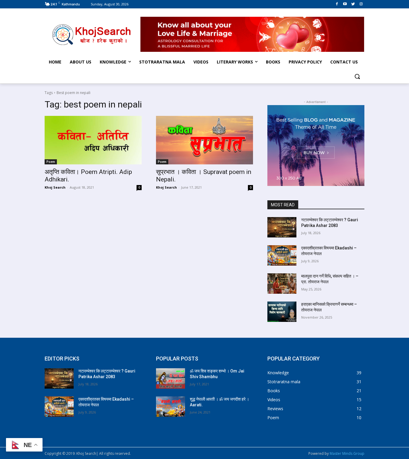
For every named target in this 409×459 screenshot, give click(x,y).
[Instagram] (361, 4)
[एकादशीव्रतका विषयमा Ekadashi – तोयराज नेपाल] (281, 255)
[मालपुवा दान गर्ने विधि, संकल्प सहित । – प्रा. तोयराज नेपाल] (281, 283)
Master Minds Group (347, 453)
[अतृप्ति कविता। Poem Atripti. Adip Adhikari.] (93, 140)
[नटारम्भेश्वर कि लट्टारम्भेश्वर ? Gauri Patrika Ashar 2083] (281, 227)
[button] (357, 76)
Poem (50, 162)
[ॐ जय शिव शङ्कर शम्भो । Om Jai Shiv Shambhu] (170, 378)
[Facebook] (337, 4)
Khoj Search (55, 187)
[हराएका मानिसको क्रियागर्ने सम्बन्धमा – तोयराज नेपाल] (281, 312)
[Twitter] (352, 4)
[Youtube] (345, 4)
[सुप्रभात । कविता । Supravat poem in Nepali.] (204, 140)
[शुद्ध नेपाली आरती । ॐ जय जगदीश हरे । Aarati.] (170, 406)
